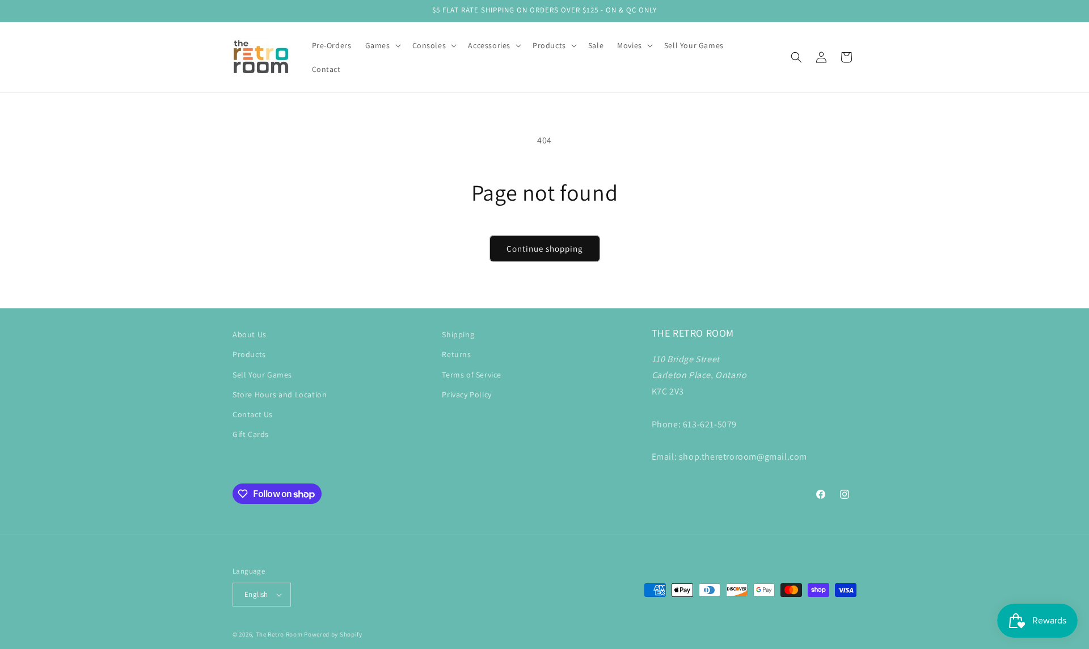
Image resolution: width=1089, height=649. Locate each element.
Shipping (458, 334)
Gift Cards (251, 434)
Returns (456, 354)
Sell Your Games (262, 375)
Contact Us (253, 414)
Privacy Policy (466, 394)
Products (249, 354)
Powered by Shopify (333, 634)
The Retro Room (279, 634)
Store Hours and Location (280, 394)
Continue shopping (544, 248)
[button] (382, 45)
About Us (250, 334)
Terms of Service (471, 375)
